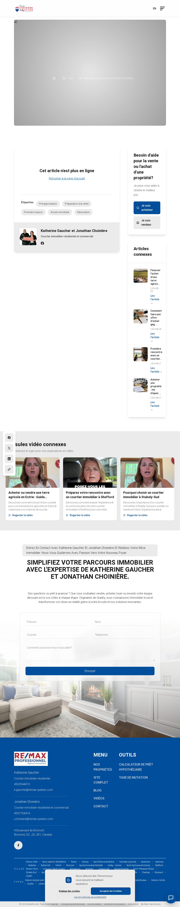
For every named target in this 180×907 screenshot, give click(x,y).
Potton (74, 862)
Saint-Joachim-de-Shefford (54, 862)
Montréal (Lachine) (127, 862)
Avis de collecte (94, 904)
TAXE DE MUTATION (133, 777)
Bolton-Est (45, 865)
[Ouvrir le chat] (170, 897)
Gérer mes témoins (152, 904)
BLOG (97, 790)
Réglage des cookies (69, 891)
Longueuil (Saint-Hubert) (54, 869)
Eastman (159, 862)
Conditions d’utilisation (114, 904)
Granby (85, 862)
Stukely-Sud (31, 872)
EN (154, 8)
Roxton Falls (31, 862)
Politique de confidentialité (73, 904)
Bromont (70, 865)
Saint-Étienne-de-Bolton (104, 862)
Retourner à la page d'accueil (67, 178)
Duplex (30, 883)
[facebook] (42, 243)
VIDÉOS (99, 798)
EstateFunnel (33, 904)
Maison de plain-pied (34, 880)
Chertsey (146, 872)
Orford (58, 865)
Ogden (29, 876)
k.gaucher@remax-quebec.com (33, 789)
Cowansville (103, 869)
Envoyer (90, 671)
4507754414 (22, 813)
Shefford (159, 865)
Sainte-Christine (121, 869)
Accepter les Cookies (111, 891)
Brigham (89, 869)
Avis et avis (133, 904)
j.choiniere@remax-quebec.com (33, 819)
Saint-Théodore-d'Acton (143, 869)
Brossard (159, 872)
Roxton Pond (32, 869)
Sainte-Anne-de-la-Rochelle (91, 865)
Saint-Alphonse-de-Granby (138, 865)
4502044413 (22, 784)
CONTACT (101, 806)
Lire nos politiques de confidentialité (90, 897)
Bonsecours (75, 869)
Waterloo (32, 865)
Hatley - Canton (115, 865)
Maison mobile (158, 880)
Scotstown (145, 862)
